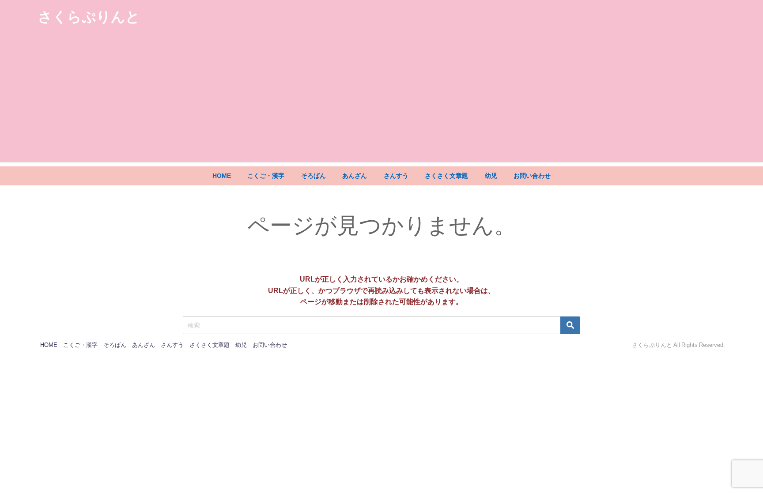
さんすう (396, 176)
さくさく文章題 (446, 176)
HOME (221, 176)
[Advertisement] (381, 100)
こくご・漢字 (265, 176)
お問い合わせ (532, 176)
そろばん (313, 176)
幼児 (491, 176)
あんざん (354, 176)
